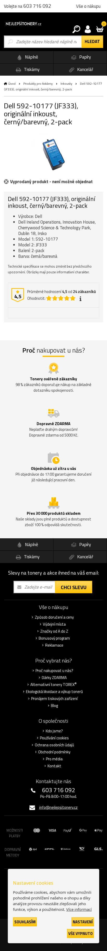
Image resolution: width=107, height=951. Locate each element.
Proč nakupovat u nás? (54, 671)
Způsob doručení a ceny (54, 617)
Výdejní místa (54, 624)
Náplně (31, 57)
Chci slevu (73, 587)
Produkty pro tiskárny (38, 83)
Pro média (54, 759)
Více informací (79, 909)
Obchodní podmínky (54, 752)
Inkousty (66, 83)
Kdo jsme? (54, 731)
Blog (54, 706)
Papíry (84, 57)
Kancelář (84, 69)
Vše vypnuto (80, 933)
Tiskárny (31, 69)
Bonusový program (54, 638)
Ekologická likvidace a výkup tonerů (54, 692)
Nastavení (83, 922)
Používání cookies (54, 738)
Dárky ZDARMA (54, 678)
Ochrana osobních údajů (54, 745)
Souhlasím (25, 922)
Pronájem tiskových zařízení (54, 699)
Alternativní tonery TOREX (53, 685)
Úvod (12, 83)
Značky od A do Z (54, 631)
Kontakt (54, 766)
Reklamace (54, 645)
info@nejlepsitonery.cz (58, 807)
